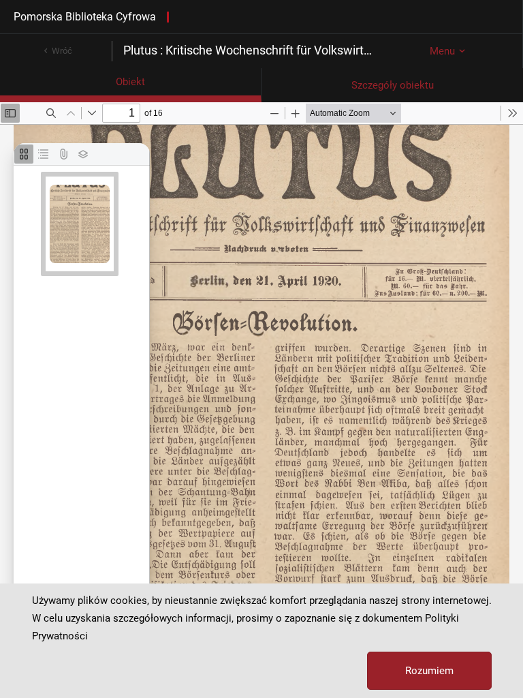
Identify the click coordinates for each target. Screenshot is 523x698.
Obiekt (130, 82)
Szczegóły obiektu (392, 85)
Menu (442, 51)
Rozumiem (429, 671)
